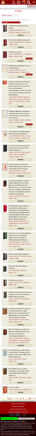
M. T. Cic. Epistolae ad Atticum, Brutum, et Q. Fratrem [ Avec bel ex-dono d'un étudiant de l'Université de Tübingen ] (20, 336)
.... (27, 398)
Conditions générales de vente (18, 412)
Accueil (4, 19)
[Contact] (18, 2)
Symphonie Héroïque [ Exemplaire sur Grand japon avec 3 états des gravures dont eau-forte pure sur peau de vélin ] (20, 116)
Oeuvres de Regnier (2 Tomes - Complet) (18, 269)
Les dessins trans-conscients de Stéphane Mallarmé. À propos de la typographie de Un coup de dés (20, 169)
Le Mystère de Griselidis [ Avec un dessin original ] (19, 69)
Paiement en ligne (18, 406)
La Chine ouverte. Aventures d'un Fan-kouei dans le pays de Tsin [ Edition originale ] (19, 151)
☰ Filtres (31, 6)
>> (34, 398)
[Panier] (23, 2)
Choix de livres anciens (14, 19)
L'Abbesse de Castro (20, 54)
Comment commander (18, 404)
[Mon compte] (13, 2)
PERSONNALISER (26, 418)
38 (30, 398)
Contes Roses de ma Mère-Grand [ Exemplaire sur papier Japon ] (20, 135)
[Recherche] (28, 2)
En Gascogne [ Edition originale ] (20, 42)
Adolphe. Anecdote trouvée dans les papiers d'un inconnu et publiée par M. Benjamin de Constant (20, 296)
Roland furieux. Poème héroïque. (20, 256)
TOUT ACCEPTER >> (9, 418)
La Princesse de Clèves (20, 282)
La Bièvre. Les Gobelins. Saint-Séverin (19, 29)
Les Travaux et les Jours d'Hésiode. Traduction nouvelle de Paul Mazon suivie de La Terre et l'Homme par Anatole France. (20, 239)
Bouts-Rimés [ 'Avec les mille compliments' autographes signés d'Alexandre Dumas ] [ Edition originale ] (20, 374)
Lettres (25, 19)
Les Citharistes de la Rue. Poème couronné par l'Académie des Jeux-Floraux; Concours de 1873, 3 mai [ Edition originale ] (20, 355)
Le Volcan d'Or (20, 388)
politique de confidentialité (23, 434)
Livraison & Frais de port (18, 409)
